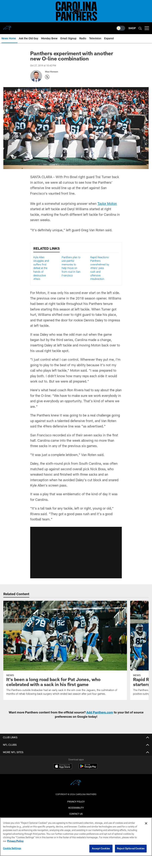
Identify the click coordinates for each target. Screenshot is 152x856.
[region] (76, 836)
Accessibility (76, 807)
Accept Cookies (101, 848)
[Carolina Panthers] (76, 783)
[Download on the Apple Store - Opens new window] (63, 767)
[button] (76, 552)
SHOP (132, 28)
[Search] (140, 28)
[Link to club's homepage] (7, 27)
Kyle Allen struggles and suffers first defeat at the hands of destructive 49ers (41, 268)
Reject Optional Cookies (131, 848)
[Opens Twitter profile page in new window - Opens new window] (47, 77)
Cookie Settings (12, 848)
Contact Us (76, 813)
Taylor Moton (107, 203)
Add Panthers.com (99, 712)
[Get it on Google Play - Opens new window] (88, 768)
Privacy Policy (76, 801)
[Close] (146, 823)
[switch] (120, 28)
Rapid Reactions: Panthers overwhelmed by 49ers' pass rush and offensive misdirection (99, 268)
